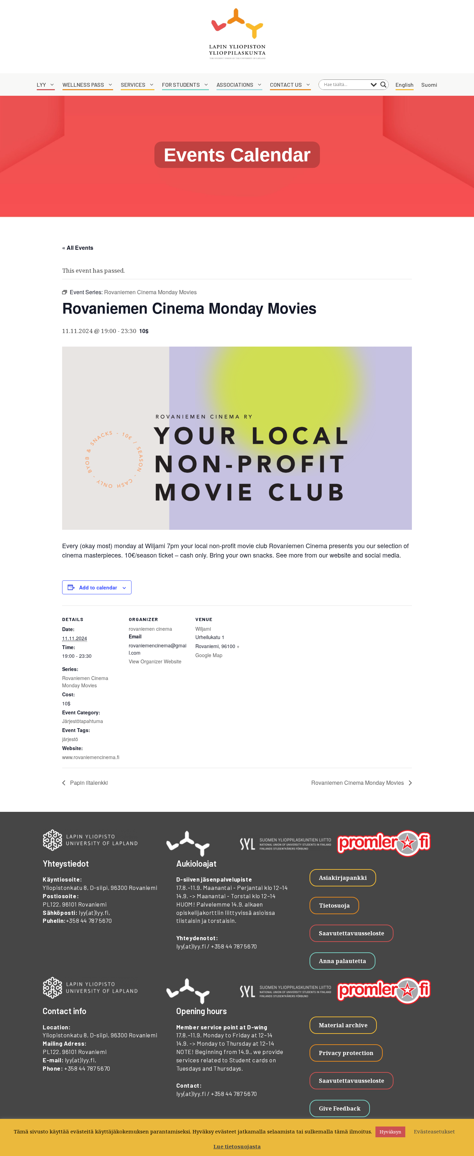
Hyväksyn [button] (390, 1132)
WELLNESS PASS (83, 84)
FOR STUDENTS (181, 84)
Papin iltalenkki (88, 783)
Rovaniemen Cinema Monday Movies (85, 681)
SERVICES (133, 84)
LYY (41, 84)
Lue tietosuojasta (237, 1146)
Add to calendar (98, 587)
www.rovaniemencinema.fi (90, 757)
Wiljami (203, 628)
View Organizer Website (155, 661)
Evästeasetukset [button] (434, 1131)
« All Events (77, 248)
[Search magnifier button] (383, 85)
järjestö (70, 739)
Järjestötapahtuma (82, 720)
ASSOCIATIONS (235, 84)
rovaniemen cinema (150, 628)
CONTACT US (286, 84)
